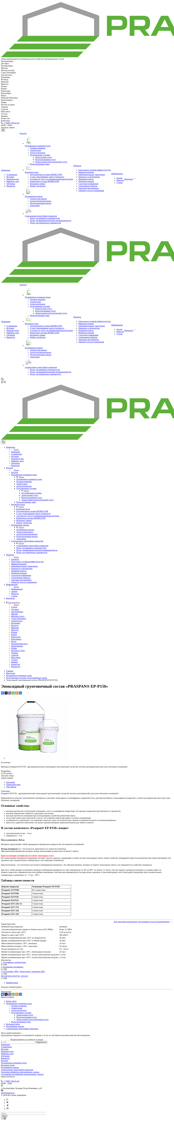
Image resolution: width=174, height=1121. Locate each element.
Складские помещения (88, 184)
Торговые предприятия (88, 188)
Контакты (128, 179)
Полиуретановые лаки (39, 164)
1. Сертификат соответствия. (13, 962)
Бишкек (14, 662)
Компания (5, 170)
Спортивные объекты (87, 186)
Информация (117, 174)
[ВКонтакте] (2, 693)
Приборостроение (86, 181)
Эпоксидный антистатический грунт (51, 162)
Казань (14, 632)
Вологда (14, 625)
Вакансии (10, 186)
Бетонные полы (31, 172)
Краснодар (16, 637)
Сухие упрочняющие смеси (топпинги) (47, 177)
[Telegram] (7, 1106)
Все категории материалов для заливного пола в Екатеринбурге (142, 922)
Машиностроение (86, 172)
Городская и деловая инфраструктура (94, 170)
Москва (14, 614)
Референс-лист (12, 181)
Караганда (15, 667)
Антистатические (37, 153)
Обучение (10, 184)
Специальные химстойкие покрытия (41, 216)
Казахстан (15, 664)
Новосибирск (17, 646)
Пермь (14, 648)
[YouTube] (7, 1109)
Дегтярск (15, 609)
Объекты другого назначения (91, 190)
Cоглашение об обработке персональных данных (22, 1074)
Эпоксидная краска (38, 199)
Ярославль (15, 657)
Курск (13, 641)
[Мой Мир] (20, 693)
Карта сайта (11, 1001)
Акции (119, 178)
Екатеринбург (17, 612)
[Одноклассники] (16, 693)
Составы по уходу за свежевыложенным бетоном (51, 179)
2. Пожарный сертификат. (12, 967)
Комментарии (12, 983)
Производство (12, 179)
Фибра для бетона (37, 186)
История (10, 177)
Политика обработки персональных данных (20, 1072)
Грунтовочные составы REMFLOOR (46, 174)
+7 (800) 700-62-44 (11, 123)
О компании (11, 174)
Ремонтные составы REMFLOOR (44, 181)
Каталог (23, 133)
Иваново (15, 628)
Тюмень (14, 653)
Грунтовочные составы (40, 155)
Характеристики (13, 784)
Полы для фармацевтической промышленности (50, 220)
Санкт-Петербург (18, 618)
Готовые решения (37, 148)
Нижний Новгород (19, 644)
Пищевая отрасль (85, 179)
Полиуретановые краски (40, 203)
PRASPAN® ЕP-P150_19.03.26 (14, 976)
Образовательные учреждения (91, 174)
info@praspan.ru (8, 1093)
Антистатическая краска (40, 201)
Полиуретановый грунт (45, 159)
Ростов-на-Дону (18, 651)
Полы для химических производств (45, 223)
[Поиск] (3, 130)
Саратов (14, 655)
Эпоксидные (35, 150)
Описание (10, 782)
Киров (14, 635)
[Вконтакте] (7, 1103)
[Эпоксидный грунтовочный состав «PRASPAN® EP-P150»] (37, 758)
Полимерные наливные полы (37, 146)
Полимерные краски (34, 196)
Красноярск (16, 639)
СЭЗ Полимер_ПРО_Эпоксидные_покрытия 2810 (23, 971)
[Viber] (9, 693)
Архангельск (16, 621)
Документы (11, 787)
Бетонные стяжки (37, 184)
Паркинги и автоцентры (89, 177)
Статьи (119, 182)
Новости (120, 180)
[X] (6, 693)
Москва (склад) (17, 616)
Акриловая (34, 205)
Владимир (15, 623)
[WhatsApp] (13, 693)
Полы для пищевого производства (45, 218)
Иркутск (15, 630)
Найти (4, 1116)
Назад (16, 449)
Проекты (77, 166)
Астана (14, 660)
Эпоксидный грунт (43, 157)
